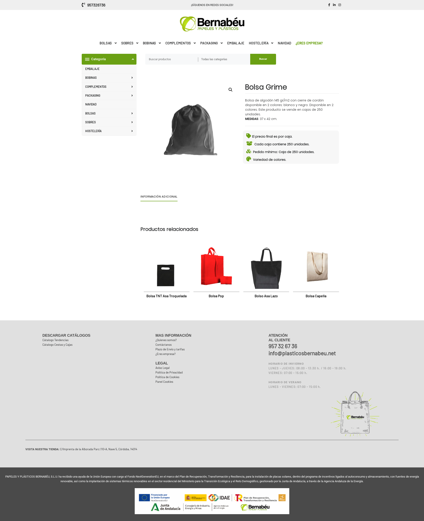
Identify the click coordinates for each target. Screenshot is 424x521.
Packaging (92, 95)
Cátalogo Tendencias (55, 340)
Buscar (263, 59)
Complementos (95, 86)
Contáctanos (163, 344)
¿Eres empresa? (165, 354)
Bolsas (90, 113)
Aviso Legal (162, 368)
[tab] (160, 197)
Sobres (90, 122)
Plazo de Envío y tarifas (170, 349)
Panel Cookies (164, 381)
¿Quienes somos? (166, 340)
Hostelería (93, 131)
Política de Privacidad (169, 372)
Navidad (91, 104)
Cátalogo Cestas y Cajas (57, 344)
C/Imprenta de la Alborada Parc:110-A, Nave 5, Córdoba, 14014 (98, 449)
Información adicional (159, 196)
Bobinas (91, 77)
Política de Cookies (167, 377)
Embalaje (92, 69)
